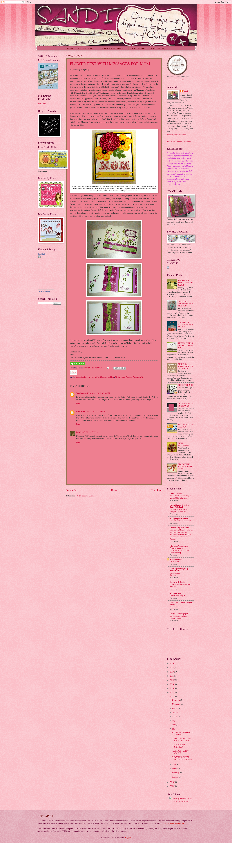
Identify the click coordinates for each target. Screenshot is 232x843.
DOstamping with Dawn (179, 527)
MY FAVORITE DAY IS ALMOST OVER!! (185, 466)
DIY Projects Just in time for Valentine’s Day (180, 551)
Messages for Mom (107, 377)
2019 (172, 663)
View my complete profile (176, 134)
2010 (172, 782)
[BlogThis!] (117, 368)
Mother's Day (120, 377)
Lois (78, 432)
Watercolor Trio (138, 377)
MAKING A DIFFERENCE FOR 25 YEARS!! (185, 366)
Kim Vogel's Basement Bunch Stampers (179, 547)
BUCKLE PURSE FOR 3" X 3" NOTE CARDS (185, 282)
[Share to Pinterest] (125, 368)
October (175, 708)
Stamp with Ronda (177, 582)
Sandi (185, 91)
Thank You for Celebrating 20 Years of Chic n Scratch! (180, 496)
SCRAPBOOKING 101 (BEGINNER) (148, 48)
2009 (172, 786)
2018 (172, 667)
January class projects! (178, 595)
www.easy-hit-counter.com (180, 801)
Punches (129, 377)
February (176, 772)
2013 (172, 688)
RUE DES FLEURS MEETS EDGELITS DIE (185, 345)
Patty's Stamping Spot (179, 613)
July (174, 720)
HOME (70, 48)
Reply (78, 403)
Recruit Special (175, 607)
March (174, 768)
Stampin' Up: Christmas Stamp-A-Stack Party (186, 303)
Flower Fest (95, 377)
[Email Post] (108, 367)
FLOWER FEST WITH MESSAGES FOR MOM (110, 63)
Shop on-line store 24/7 (175, 79)
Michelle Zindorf (176, 559)
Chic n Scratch (176, 493)
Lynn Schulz (81, 411)
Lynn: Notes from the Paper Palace (181, 603)
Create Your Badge (44, 291)
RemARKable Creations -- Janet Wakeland (180, 506)
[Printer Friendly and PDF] (77, 364)
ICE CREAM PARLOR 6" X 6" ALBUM (182, 733)
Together (173, 575)
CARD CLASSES (86, 48)
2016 (172, 676)
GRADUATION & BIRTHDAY (179, 745)
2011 (172, 696)
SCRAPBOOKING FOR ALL (112, 48)
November (176, 704)
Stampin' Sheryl (176, 593)
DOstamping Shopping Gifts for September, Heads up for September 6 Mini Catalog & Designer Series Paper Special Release (181, 534)
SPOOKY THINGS (185, 385)
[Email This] (114, 368)
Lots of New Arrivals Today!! (180, 520)
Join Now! (42, 103)
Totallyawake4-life (83, 393)
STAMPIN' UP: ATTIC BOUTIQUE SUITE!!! (185, 324)
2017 (172, 671)
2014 (172, 684)
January (175, 776)
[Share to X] (120, 368)
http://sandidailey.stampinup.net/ (172, 823)
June (174, 724)
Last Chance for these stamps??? (186, 425)
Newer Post (72, 490)
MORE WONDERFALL (184, 444)
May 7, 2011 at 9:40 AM (101, 393)
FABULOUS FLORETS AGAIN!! (181, 752)
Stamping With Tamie (179, 518)
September (176, 712)
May (174, 728)
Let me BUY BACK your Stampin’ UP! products (178, 510)
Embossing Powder (83, 377)
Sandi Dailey (42, 254)
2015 (172, 680)
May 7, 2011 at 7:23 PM (89, 432)
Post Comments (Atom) (85, 495)
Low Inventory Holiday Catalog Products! (178, 617)
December (176, 700)
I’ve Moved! (174, 561)
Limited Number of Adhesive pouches (180, 585)
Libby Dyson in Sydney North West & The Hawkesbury (179, 570)
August (175, 716)
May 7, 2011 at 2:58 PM (96, 411)
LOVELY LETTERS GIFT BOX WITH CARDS (181, 739)
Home (114, 490)
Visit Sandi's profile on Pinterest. (179, 141)
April (174, 764)
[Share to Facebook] (122, 368)
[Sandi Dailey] (46, 289)
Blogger (127, 837)
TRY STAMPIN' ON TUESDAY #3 (185, 404)
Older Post (156, 490)
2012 (172, 692)
